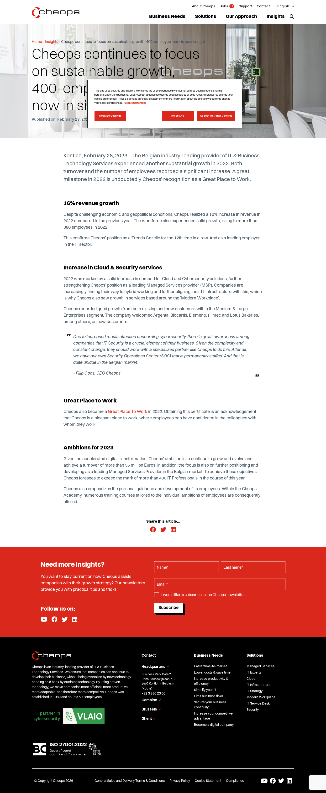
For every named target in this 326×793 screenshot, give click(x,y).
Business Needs (167, 16)
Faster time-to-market (210, 666)
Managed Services (260, 666)
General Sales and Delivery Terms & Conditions (130, 781)
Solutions (205, 16)
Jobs (224, 6)
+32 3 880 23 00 (153, 693)
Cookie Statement (208, 781)
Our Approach (241, 16)
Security (253, 709)
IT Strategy (255, 691)
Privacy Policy (179, 781)
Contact (263, 6)
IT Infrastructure (258, 685)
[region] (164, 103)
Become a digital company (214, 724)
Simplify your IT (205, 690)
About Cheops (203, 6)
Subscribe (168, 608)
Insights (276, 16)
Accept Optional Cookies (216, 115)
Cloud (251, 678)
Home (37, 42)
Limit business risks (208, 696)
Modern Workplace (261, 697)
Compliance (235, 781)
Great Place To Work (127, 412)
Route (146, 688)
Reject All (177, 115)
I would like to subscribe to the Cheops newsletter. (203, 595)
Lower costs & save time (212, 672)
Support (245, 6)
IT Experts (254, 672)
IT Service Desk (258, 703)
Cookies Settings (110, 115)
